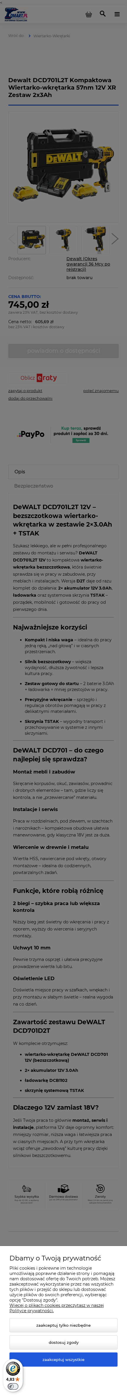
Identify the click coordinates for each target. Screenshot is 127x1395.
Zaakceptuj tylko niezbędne (63, 1325)
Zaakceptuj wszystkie (63, 1359)
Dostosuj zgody (64, 1342)
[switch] (13, 1386)
